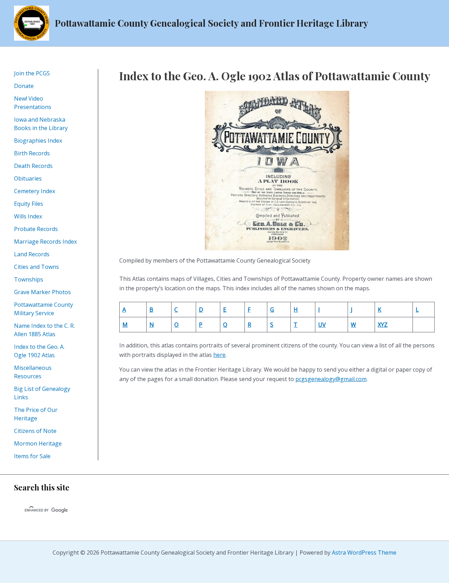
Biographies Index (38, 140)
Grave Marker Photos (42, 292)
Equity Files (28, 204)
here (219, 355)
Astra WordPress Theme (364, 552)
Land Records (31, 254)
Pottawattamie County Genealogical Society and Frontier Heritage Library (211, 23)
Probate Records (36, 229)
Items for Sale (32, 456)
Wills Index (28, 216)
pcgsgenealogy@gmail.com (331, 379)
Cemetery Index (34, 191)
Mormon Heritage (38, 443)
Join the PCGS (32, 73)
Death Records (33, 166)
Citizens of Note (35, 431)
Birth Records (32, 153)
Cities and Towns (36, 267)
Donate (24, 86)
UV (322, 324)
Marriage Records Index (45, 241)
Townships (28, 279)
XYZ (383, 324)
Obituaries (28, 178)
